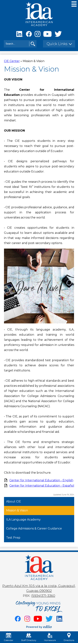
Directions (69, 640)
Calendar (8, 640)
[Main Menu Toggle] (74, 4)
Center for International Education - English (41, 480)
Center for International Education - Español (41, 485)
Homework (50, 640)
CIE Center (12, 61)
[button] (59, 43)
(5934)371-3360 (43, 596)
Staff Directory (28, 640)
